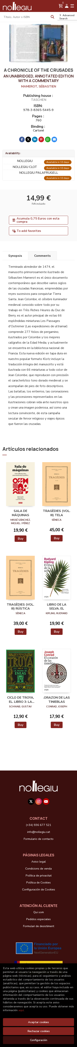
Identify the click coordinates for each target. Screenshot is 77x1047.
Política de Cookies (38, 882)
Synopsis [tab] (15, 256)
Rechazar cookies (38, 1031)
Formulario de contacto (39, 839)
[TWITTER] (31, 801)
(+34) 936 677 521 (38, 825)
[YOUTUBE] (46, 801)
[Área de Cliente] (67, 6)
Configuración (38, 1040)
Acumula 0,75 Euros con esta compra (38, 220)
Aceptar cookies (38, 1022)
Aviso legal (38, 862)
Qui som (38, 912)
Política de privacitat (39, 875)
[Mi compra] (60, 6)
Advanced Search (66, 17)
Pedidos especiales (38, 919)
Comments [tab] (42, 256)
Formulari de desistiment (38, 926)
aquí (21, 1010)
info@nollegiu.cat (38, 832)
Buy (20, 538)
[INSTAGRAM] (38, 801)
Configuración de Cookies (38, 889)
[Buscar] (52, 17)
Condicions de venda (38, 869)
